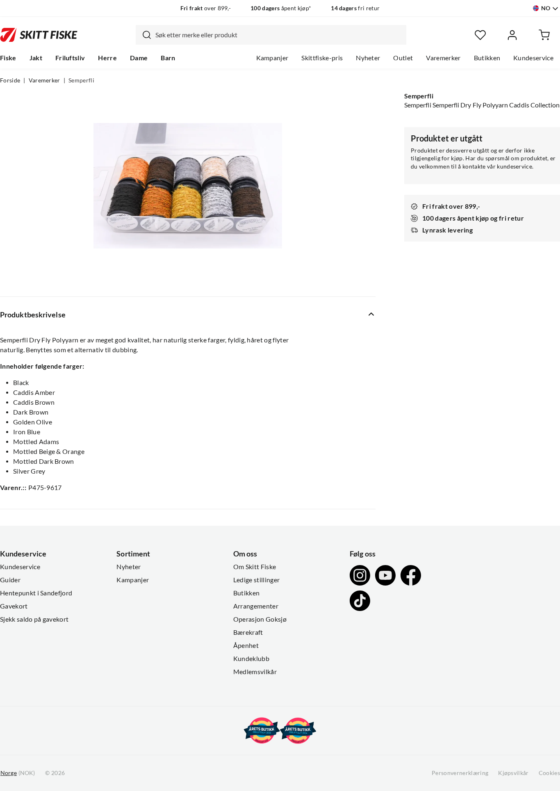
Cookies (549, 773)
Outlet (403, 58)
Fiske (8, 58)
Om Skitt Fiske (254, 566)
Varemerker (443, 58)
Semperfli (81, 80)
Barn (168, 58)
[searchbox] (278, 35)
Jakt (36, 58)
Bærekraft (248, 632)
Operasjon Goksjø (260, 619)
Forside (10, 80)
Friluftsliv (70, 58)
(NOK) (17, 773)
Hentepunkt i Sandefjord (36, 593)
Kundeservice (533, 58)
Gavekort (14, 606)
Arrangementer (255, 606)
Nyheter (368, 58)
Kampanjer (272, 58)
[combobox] (271, 35)
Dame (139, 58)
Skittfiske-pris (322, 58)
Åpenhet (246, 645)
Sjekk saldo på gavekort (34, 619)
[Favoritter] (480, 35)
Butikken (487, 58)
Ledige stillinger (256, 580)
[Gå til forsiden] (38, 35)
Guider (10, 580)
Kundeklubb (251, 658)
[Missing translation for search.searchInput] (143, 35)
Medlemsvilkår (255, 671)
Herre (107, 58)
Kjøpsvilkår (513, 773)
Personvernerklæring (460, 773)
